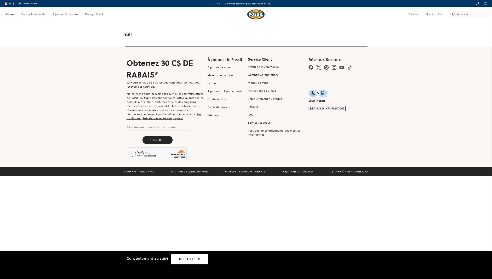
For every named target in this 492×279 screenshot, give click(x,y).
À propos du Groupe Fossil (224, 91)
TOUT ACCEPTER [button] (189, 259)
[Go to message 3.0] (219, 3)
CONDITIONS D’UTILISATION (297, 171)
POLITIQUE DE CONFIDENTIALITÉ (189, 171)
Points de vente (217, 107)
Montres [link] (10, 14)
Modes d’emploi (258, 83)
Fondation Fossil (217, 99)
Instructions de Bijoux (262, 91)
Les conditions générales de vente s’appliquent (164, 116)
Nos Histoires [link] (434, 14)
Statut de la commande (263, 67)
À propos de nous (218, 67)
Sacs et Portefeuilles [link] (34, 14)
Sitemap (213, 115)
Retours (253, 107)
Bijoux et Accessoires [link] (66, 14)
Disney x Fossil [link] (94, 14)
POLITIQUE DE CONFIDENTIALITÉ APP (244, 171)
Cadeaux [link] (414, 14)
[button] (10, 3)
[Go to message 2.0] (217, 3)
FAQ (250, 115)
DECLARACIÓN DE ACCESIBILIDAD (349, 171)
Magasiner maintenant (266, 3)
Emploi (212, 83)
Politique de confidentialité (157, 98)
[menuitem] (10, 14)
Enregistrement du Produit (265, 99)
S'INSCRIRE (157, 140)
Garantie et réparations (263, 75)
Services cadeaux (259, 123)
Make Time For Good (221, 75)
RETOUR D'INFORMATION (327, 108)
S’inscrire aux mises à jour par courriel (152, 127)
